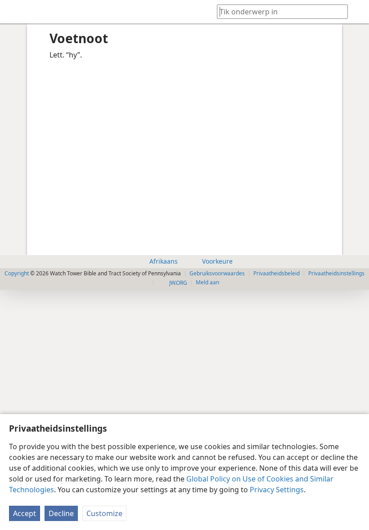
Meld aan (207, 282)
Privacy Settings (277, 490)
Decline (61, 513)
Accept (24, 513)
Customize (104, 513)
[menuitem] (13, 12)
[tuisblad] (13, 12)
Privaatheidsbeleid (276, 273)
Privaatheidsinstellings (336, 273)
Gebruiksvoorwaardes (217, 273)
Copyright (16, 273)
